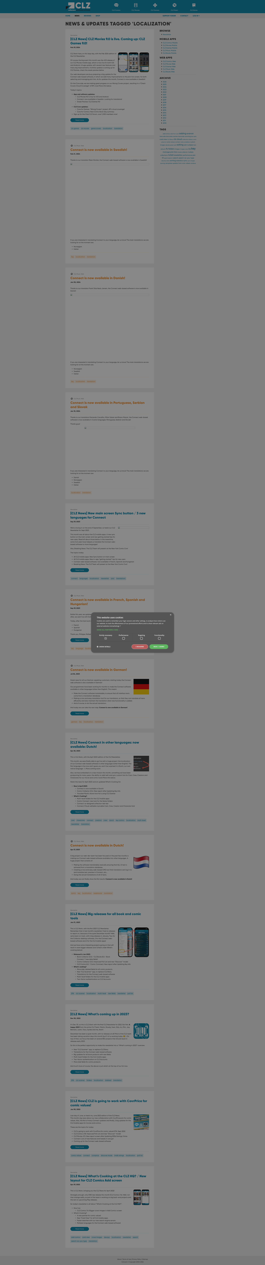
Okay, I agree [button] (158, 647)
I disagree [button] (140, 647)
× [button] (170, 615)
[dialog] (132, 632)
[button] (132, 630)
